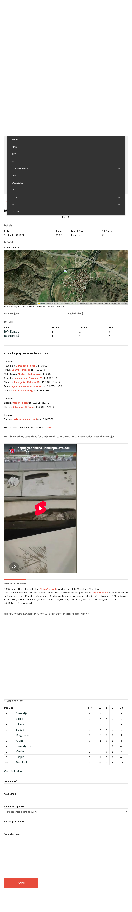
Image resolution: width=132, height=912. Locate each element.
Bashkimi (21, 762)
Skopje (20, 757)
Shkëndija (21, 713)
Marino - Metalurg (22, 390)
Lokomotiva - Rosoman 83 (28, 378)
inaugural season (99, 592)
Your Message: (12, 834)
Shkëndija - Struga (22, 407)
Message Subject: (14, 821)
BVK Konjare (11, 331)
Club (10, 708)
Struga (20, 729)
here (48, 427)
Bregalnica (22, 735)
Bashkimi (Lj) (11, 336)
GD (121, 708)
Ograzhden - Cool (25, 365)
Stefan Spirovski (48, 589)
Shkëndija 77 (23, 746)
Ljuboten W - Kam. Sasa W (26, 386)
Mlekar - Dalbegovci (29, 374)
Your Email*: (11, 794)
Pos (6, 708)
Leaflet (42, 303)
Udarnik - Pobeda (21, 369)
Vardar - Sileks (20, 402)
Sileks (19, 719)
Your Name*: (11, 781)
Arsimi (19, 740)
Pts (90, 708)
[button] (66, 273)
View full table (13, 771)
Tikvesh (20, 724)
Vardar (20, 751)
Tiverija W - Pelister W (26, 382)
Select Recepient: (14, 806)
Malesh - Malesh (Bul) (25, 419)
